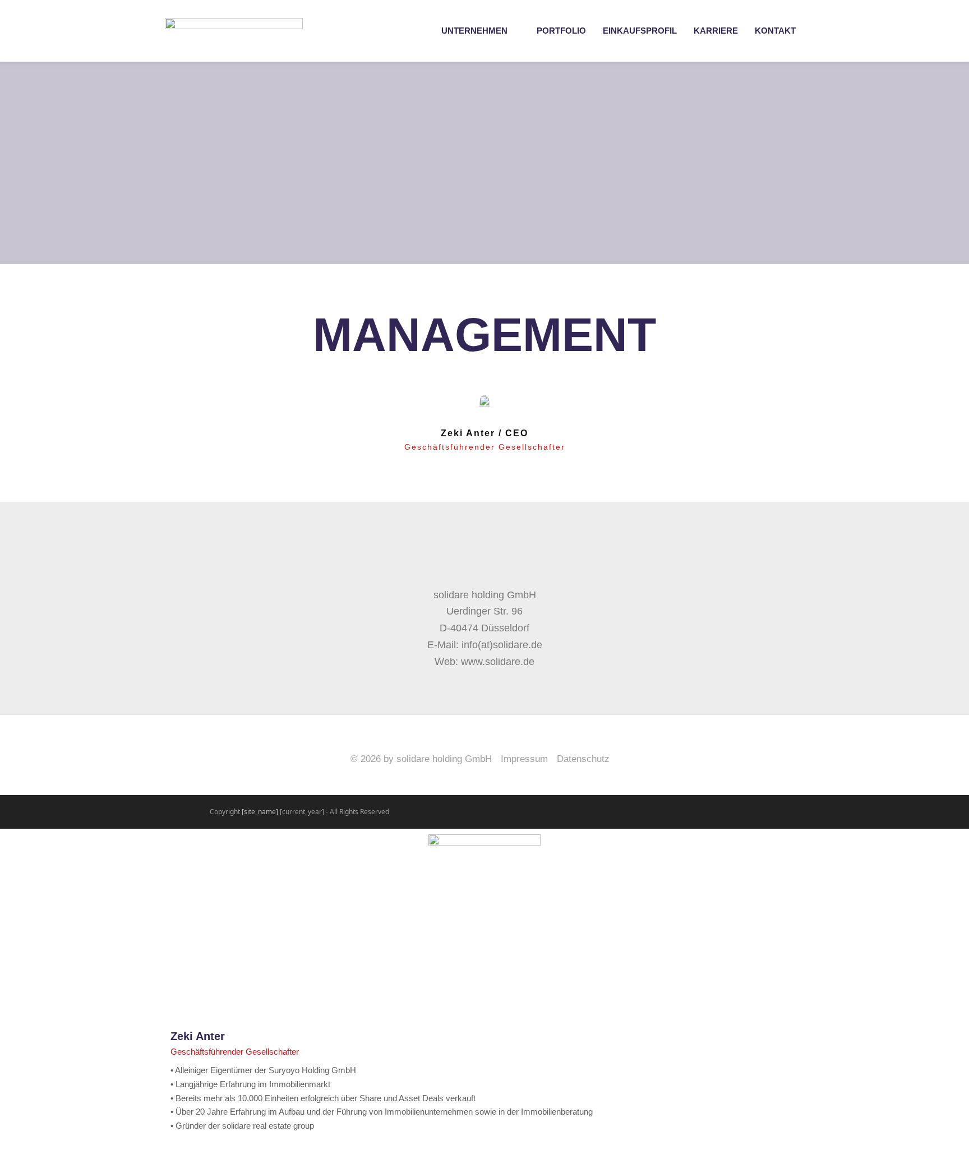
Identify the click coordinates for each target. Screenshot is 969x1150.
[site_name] (260, 811)
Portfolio (561, 30)
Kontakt (775, 30)
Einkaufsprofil (640, 30)
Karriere (716, 30)
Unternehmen (474, 30)
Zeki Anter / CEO (484, 433)
